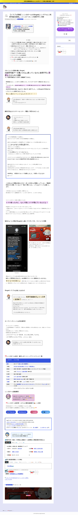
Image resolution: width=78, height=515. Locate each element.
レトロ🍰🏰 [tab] (31, 462)
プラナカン (18, 371)
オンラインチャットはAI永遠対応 (19, 55)
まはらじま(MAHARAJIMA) (17, 424)
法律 (8, 376)
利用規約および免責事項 (16, 474)
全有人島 (20, 448)
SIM (20, 484)
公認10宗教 (24, 371)
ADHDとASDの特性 (11, 422)
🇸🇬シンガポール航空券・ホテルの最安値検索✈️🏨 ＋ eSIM (25, 61)
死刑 (20, 376)
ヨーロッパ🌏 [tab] (21, 442)
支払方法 (18, 379)
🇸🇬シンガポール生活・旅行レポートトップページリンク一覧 (25, 57)
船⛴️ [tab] (7, 462)
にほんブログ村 (8, 479)
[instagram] (69, 3)
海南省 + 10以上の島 (38, 451)
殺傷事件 (26, 364)
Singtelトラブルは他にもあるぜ (18, 53)
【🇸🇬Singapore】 (20, 19)
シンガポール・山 (44, 427)
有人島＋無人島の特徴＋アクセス (21, 366)
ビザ (15, 376)
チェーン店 (44, 384)
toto (22, 379)
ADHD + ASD (17, 27)
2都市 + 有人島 (15, 451)
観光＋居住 (21, 364)
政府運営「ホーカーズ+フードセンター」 (26, 384)
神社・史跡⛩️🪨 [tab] (38, 462)
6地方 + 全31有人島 (38, 448)
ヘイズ (24, 381)
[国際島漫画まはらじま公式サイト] (5, 7)
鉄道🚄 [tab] (16, 462)
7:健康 (8, 381)
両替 (15, 379)
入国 (17, 376)
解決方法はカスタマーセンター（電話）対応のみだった (24, 46)
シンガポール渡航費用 (16, 59)
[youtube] (71, 3)
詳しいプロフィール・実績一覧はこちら (65, 29)
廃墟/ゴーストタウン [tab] (23, 462)
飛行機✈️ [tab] (11, 462)
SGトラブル (17, 484)
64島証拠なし (32, 366)
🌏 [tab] (8, 442)
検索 (69, 40)
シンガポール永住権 (11, 425)
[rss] (72, 3)
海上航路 (10, 466)
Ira (17, 26)
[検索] (74, 3)
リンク (19, 427)
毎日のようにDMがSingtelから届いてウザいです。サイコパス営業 (26, 51)
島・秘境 (35, 427)
